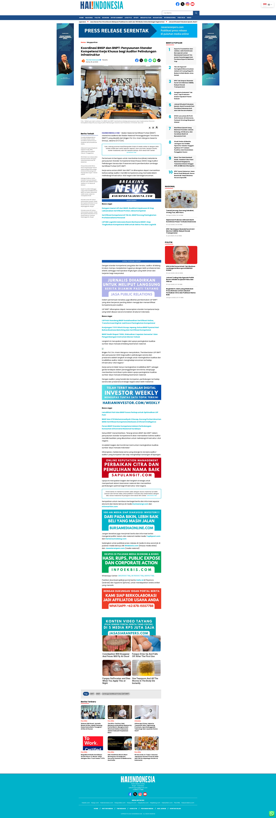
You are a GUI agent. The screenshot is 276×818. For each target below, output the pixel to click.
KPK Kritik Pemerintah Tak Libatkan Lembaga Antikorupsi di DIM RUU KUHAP (180, 268)
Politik (97, 18)
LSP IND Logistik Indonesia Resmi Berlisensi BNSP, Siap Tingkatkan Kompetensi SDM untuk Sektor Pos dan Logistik (129, 223)
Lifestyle (128, 18)
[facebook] (178, 5)
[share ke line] (155, 61)
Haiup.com (95, 803)
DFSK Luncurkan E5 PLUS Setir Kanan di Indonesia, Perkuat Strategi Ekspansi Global (184, 119)
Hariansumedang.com (115, 539)
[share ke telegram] (150, 61)
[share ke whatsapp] (146, 61)
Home (81, 18)
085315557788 (124, 576)
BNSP (98, 694)
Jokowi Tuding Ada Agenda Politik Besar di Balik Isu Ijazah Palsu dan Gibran (180, 279)
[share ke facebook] (137, 61)
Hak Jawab (161, 809)
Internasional (170, 18)
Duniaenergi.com (140, 504)
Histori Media (107, 809)
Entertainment (117, 18)
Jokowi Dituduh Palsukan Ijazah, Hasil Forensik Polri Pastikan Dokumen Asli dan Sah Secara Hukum (184, 107)
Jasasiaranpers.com (115, 548)
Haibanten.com (167, 803)
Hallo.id (139, 580)
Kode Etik (133, 809)
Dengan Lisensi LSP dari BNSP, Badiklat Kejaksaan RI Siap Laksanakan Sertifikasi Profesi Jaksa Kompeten (128, 209)
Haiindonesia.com (106, 803)
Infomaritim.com (110, 506)
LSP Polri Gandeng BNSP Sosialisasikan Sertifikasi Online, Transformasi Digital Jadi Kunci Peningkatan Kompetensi (128, 321)
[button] (149, 128)
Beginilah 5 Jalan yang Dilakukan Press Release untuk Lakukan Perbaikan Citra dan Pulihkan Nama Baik (180, 292)
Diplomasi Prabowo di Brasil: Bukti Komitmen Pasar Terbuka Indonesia (181, 221)
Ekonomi (105, 18)
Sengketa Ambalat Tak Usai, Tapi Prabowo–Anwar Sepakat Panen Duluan (183, 95)
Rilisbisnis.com (131, 545)
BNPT (92, 694)
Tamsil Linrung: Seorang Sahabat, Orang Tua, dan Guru (180, 211)
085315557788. (152, 496)
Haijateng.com (155, 803)
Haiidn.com (86, 803)
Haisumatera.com (187, 803)
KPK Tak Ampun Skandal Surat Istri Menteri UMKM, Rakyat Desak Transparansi (184, 84)
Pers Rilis (181, 18)
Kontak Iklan (175, 809)
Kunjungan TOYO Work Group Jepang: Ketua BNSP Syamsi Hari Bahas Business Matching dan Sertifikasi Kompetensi (130, 328)
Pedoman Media (147, 809)
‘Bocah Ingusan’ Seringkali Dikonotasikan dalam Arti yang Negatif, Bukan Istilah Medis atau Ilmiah (184, 71)
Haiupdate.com (119, 803)
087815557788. (131, 152)
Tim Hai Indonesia (92, 60)
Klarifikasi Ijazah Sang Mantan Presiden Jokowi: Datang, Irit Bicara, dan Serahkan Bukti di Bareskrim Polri (184, 132)
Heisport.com (131, 803)
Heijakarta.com (143, 803)
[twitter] (183, 5)
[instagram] (188, 5)
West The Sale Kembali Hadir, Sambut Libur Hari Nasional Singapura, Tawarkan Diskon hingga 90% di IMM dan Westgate (184, 161)
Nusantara (157, 18)
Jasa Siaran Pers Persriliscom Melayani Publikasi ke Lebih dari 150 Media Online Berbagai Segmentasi (121, 22)
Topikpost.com (153, 536)
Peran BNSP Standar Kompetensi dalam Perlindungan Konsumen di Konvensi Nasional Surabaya (126, 427)
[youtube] (193, 5)
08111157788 (149, 576)
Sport (136, 18)
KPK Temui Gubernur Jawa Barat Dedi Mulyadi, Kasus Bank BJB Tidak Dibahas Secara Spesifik (184, 174)
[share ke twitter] (142, 61)
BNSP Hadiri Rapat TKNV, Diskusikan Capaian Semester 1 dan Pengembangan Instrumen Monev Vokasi (130, 335)
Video (189, 18)
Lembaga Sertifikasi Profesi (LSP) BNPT (115, 694)
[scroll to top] (265, 815)
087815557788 (137, 576)
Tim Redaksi (121, 809)
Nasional (89, 18)
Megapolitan (145, 18)
